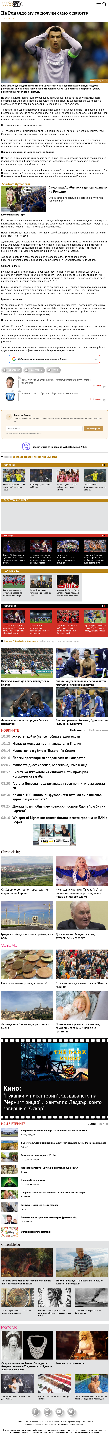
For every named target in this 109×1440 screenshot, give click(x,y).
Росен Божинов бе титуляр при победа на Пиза (40, 593)
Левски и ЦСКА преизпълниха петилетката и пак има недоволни (40, 629)
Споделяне (14, 370)
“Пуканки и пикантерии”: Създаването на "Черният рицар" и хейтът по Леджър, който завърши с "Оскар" (52, 1102)
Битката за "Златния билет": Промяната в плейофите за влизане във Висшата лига (94, 559)
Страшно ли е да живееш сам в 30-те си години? (81, 984)
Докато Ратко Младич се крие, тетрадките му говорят (75, 936)
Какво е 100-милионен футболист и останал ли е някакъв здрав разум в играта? (14, 559)
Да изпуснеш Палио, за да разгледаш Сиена (25, 1026)
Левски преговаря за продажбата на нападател (24, 721)
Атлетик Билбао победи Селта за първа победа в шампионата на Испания (68, 593)
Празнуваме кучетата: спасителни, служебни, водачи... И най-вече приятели (78, 1027)
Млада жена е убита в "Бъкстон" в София (43, 750)
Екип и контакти (77, 1424)
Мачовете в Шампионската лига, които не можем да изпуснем (66, 559)
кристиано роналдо (22, 456)
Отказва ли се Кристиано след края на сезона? (95, 487)
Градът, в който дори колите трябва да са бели (27, 936)
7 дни (92, 1124)
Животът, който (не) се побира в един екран (46, 736)
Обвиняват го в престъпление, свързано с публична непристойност (76, 199)
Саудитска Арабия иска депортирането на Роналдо (78, 189)
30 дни (103, 1124)
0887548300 (87, 1421)
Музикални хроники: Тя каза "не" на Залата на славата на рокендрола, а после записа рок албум (79, 893)
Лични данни (51, 1424)
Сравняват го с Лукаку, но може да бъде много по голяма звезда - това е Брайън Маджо (41, 559)
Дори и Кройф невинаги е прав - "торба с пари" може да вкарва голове (95, 628)
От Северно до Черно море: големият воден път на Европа (25, 891)
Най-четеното (98, 730)
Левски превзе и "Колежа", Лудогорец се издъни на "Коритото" (82, 721)
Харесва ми (36, 370)
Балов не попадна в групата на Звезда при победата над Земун (13, 593)
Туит (56, 370)
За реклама (63, 1424)
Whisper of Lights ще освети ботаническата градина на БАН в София (59, 820)
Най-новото (78, 730)
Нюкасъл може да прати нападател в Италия (25, 682)
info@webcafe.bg (72, 1421)
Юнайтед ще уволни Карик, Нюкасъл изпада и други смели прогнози (56, 381)
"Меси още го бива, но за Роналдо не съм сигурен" (67, 487)
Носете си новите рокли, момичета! (24, 983)
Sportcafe (8, 184)
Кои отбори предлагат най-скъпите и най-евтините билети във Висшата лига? (67, 629)
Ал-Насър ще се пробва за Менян (40, 485)
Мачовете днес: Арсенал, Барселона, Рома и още (49, 393)
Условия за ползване (34, 1424)
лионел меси (40, 456)
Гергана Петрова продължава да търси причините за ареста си (58, 785)
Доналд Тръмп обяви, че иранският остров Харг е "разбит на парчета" (58, 808)
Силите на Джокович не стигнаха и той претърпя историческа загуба (81, 682)
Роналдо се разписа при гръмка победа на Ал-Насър (14, 487)
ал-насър (52, 456)
